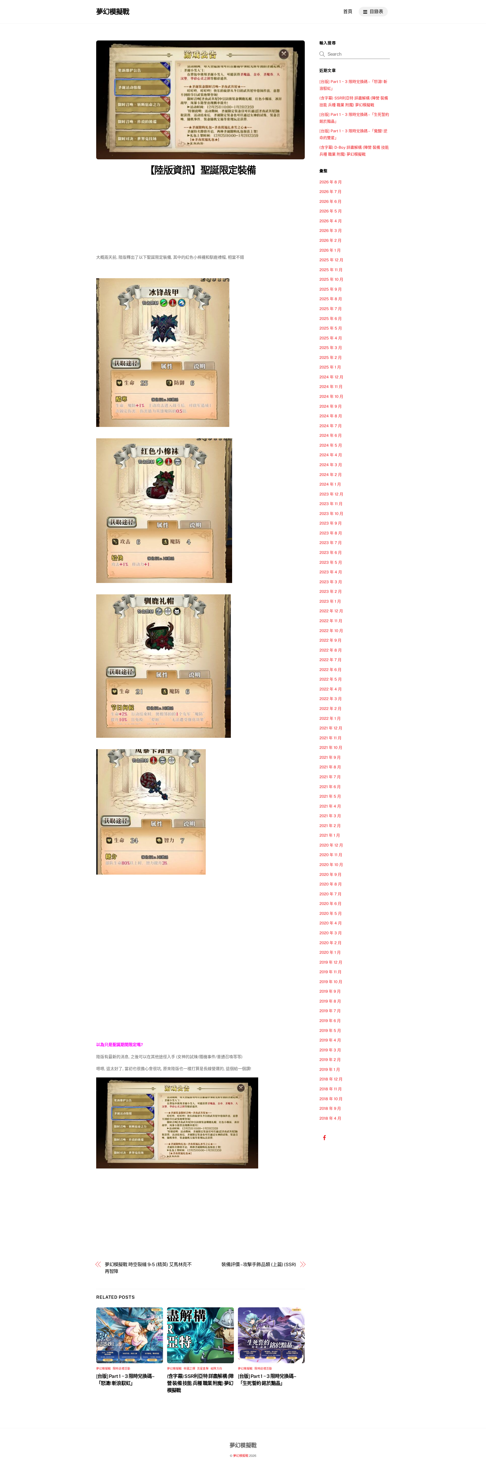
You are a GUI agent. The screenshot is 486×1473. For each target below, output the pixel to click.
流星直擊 (203, 1368)
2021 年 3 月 (330, 816)
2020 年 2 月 (330, 943)
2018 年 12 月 (330, 1079)
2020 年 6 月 (330, 903)
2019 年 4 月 (330, 1040)
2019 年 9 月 (330, 991)
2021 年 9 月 (330, 757)
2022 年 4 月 (330, 689)
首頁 (347, 11)
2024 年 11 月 (330, 386)
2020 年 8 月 (330, 884)
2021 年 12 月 (330, 728)
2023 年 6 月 (330, 552)
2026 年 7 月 (330, 191)
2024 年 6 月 (330, 435)
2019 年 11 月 (330, 972)
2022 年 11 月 (330, 621)
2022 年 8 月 (330, 650)
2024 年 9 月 (330, 406)
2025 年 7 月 (330, 309)
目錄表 (376, 11)
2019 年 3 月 (330, 1050)
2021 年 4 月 (330, 806)
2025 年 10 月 (331, 279)
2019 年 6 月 (330, 1021)
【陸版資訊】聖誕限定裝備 (200, 170)
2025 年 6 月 (330, 318)
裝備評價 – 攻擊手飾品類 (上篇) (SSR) (258, 1264)
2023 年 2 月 (330, 591)
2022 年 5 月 (330, 679)
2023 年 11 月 (330, 504)
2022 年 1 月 (330, 718)
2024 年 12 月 (331, 377)
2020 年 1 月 (330, 952)
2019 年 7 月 (330, 1011)
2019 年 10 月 (330, 982)
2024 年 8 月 (330, 416)
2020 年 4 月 (330, 923)
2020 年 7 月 (330, 894)
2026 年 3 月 (330, 230)
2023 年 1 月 (330, 601)
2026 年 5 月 (330, 211)
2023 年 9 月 (330, 523)
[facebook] (324, 1137)
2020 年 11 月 (330, 855)
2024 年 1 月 (330, 484)
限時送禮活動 (121, 1368)
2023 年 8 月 (330, 533)
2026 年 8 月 (330, 182)
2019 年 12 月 (330, 962)
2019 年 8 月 (330, 1001)
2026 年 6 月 (330, 201)
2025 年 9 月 (330, 289)
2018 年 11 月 (330, 1089)
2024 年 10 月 (331, 396)
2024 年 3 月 (330, 465)
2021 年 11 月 (330, 738)
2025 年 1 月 (330, 367)
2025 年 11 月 (330, 270)
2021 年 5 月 (330, 796)
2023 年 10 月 (331, 513)
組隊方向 (216, 1368)
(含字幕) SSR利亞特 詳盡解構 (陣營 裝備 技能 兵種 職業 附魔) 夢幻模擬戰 (200, 1383)
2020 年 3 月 (330, 933)
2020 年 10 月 (331, 864)
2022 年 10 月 (331, 631)
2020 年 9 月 (330, 874)
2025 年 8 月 (330, 299)
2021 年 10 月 (330, 747)
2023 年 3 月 (330, 582)
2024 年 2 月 (330, 474)
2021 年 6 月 (330, 787)
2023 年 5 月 (330, 562)
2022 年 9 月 (330, 640)
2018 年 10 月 (330, 1099)
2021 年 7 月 (330, 777)
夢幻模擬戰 (103, 1368)
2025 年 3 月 (330, 347)
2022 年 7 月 (330, 660)
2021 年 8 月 (330, 767)
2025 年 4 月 (330, 338)
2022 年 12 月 (331, 611)
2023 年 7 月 (330, 542)
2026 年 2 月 (330, 240)
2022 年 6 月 (330, 669)
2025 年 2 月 (330, 357)
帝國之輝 (189, 1368)
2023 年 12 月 (331, 494)
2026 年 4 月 (330, 221)
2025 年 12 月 (331, 260)
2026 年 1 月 (330, 250)
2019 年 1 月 (329, 1069)
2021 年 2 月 (330, 826)
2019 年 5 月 (330, 1030)
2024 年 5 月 (330, 445)
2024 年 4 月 (330, 455)
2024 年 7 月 (330, 426)
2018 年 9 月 (330, 1108)
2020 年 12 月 (331, 845)
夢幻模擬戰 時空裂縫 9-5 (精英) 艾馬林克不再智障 (148, 1268)
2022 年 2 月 (330, 708)
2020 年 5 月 (330, 913)
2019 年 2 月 (330, 1059)
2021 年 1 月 (329, 835)
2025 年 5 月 (330, 328)
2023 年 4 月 (330, 572)
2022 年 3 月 (330, 699)
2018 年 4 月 (330, 1118)
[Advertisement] (200, 216)
